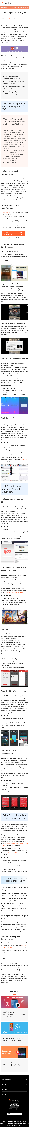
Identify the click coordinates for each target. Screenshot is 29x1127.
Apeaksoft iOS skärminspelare (9, 178)
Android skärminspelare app (15, 592)
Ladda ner (8, 233)
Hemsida (3, 7)
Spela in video (11, 7)
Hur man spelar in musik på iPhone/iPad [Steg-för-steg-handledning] (12, 1065)
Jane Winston (10, 19)
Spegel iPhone (6, 212)
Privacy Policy (14, 1125)
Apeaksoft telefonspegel (15, 852)
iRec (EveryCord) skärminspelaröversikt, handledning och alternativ (14, 1014)
